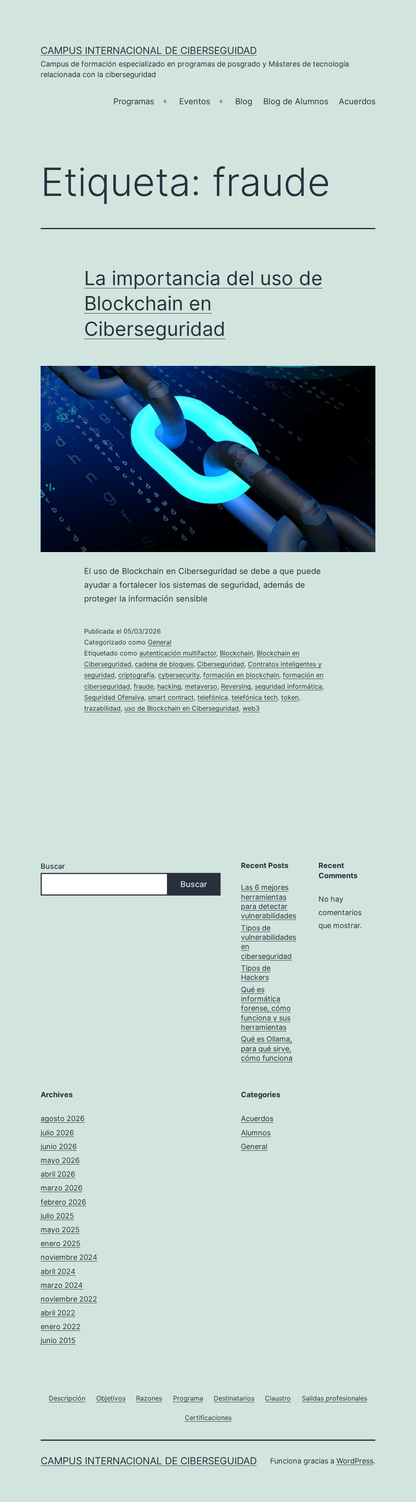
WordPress (354, 1461)
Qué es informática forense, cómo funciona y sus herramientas (266, 1008)
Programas (133, 101)
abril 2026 (58, 1174)
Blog (243, 101)
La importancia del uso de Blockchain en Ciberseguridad (203, 303)
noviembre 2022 (69, 1299)
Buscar (53, 866)
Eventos (194, 101)
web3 (251, 708)
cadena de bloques (164, 664)
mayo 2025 (60, 1229)
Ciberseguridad (220, 664)
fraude (144, 686)
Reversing (236, 686)
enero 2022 (60, 1326)
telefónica (212, 697)
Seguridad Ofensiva (114, 697)
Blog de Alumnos (295, 101)
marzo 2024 (62, 1285)
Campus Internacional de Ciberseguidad (149, 50)
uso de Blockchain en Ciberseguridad (181, 708)
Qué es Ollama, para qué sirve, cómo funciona (266, 1048)
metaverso (201, 686)
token (290, 697)
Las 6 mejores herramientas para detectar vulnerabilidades (268, 901)
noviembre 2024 (69, 1257)
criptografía (136, 675)
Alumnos (256, 1132)
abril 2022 (58, 1313)
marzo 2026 (61, 1188)
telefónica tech (254, 697)
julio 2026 (57, 1132)
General (159, 642)
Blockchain (236, 653)
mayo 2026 (60, 1160)
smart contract (171, 697)
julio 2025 (57, 1216)
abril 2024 (58, 1271)
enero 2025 (60, 1243)
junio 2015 (58, 1340)
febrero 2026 (63, 1202)
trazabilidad (102, 708)
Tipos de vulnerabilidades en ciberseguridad (268, 942)
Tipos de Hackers (256, 973)
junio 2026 (59, 1146)
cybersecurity (178, 675)
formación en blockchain (241, 675)
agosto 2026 (62, 1118)
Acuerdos (357, 101)
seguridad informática (288, 686)
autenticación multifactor (177, 653)
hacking (169, 686)
